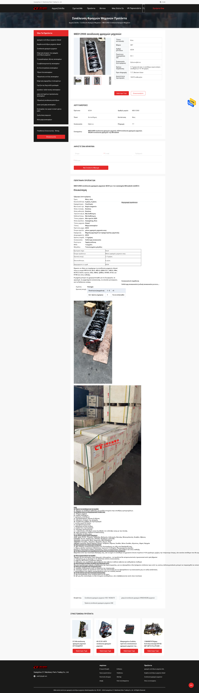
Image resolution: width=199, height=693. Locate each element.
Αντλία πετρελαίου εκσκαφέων (47, 68)
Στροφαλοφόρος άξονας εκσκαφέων (49, 59)
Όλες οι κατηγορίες (150, 681)
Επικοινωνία (51, 137)
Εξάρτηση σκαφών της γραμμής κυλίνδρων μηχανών (47, 54)
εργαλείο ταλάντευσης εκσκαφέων (48, 90)
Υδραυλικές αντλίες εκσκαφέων (48, 76)
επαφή (101, 681)
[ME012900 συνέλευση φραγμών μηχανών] (92, 56)
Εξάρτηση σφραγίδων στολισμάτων (49, 81)
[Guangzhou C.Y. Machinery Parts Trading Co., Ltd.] (40, 8)
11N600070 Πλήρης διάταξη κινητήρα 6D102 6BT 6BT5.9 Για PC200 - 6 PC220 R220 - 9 (152, 644)
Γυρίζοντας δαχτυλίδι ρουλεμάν (48, 85)
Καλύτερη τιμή (122, 93)
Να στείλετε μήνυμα (91, 168)
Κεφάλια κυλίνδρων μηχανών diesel (49, 44)
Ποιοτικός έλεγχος (105, 677)
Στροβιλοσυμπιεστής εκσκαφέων (48, 63)
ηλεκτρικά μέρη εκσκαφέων (46, 104)
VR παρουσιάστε (134, 8)
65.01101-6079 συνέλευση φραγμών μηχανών (103, 644)
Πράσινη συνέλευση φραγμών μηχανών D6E (99, 603)
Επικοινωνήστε (138, 93)
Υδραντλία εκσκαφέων (44, 72)
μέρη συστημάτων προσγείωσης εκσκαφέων (47, 95)
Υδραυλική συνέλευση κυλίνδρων (48, 100)
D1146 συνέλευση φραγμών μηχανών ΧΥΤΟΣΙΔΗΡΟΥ (79, 644)
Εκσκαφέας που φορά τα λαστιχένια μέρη (49, 110)
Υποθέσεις (120, 673)
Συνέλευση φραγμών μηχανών (90, 23)
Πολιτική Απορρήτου (123, 681)
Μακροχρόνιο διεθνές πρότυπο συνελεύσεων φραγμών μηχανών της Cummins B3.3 (128, 644)
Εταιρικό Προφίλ (104, 669)
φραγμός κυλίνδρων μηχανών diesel (49, 40)
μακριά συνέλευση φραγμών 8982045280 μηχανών (138, 598)
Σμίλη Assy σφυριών (44, 115)
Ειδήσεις (119, 669)
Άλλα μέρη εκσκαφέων (44, 119)
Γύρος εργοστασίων (105, 673)
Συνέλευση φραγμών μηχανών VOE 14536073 (100, 598)
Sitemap (119, 677)
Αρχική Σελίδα (74, 23)
